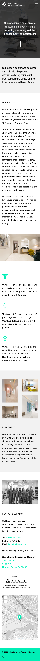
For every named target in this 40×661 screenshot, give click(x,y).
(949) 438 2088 (13, 537)
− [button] (5, 601)
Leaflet (18, 639)
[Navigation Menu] (36, 4)
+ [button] (5, 597)
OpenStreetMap (26, 639)
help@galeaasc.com (17, 544)
